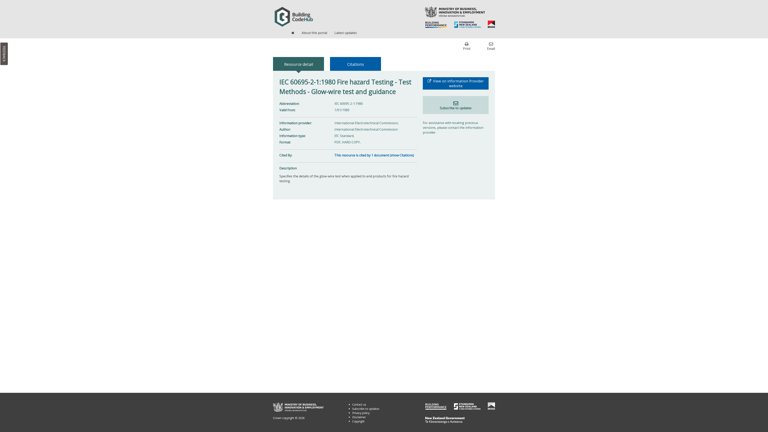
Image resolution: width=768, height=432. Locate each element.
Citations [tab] (355, 64)
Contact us (359, 404)
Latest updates (345, 33)
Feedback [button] (4, 54)
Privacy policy (361, 413)
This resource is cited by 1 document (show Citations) (374, 155)
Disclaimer (359, 417)
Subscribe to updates (456, 108)
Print (466, 48)
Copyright (358, 421)
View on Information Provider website (458, 83)
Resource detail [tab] (298, 64)
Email (491, 48)
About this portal (314, 33)
